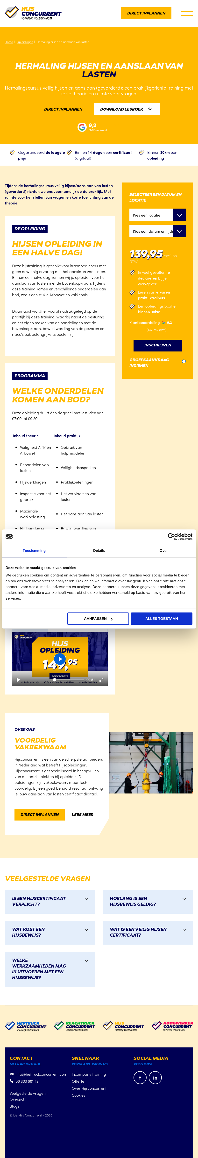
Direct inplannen (146, 13)
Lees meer (82, 815)
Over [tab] (164, 550)
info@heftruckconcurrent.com (41, 1074)
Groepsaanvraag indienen (149, 363)
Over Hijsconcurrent (89, 1088)
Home (9, 42)
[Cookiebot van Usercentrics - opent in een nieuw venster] (171, 536)
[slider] (68, 679)
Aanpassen (95, 619)
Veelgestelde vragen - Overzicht (29, 1096)
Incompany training (89, 1074)
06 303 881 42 (26, 1081)
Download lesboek (121, 109)
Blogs (14, 1106)
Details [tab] (99, 550)
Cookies (78, 1095)
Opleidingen (25, 42)
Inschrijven (157, 345)
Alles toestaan (161, 619)
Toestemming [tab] (34, 550)
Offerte (78, 1081)
